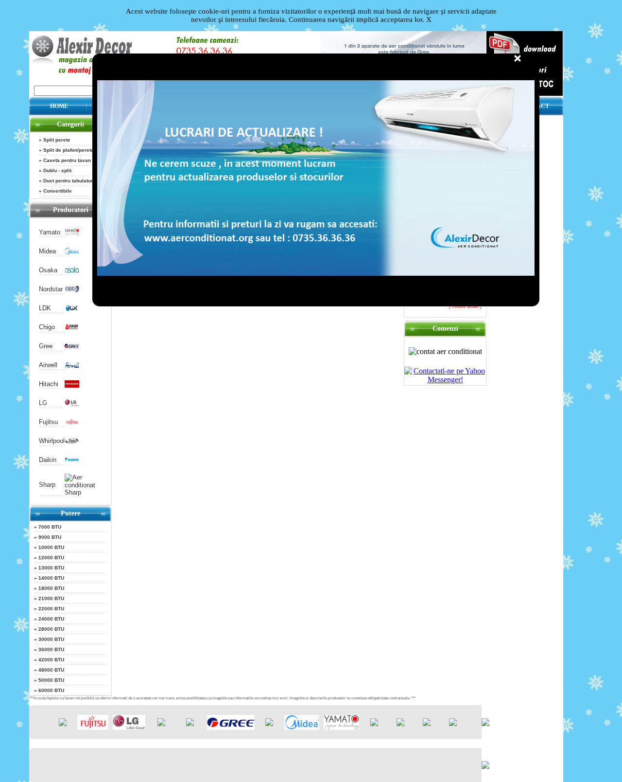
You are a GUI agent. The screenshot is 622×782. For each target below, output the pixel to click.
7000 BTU (49, 527)
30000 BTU (51, 639)
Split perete (56, 139)
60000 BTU (51, 690)
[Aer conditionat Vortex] (427, 724)
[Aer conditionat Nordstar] (72, 290)
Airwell (48, 365)
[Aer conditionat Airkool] (63, 724)
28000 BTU (51, 629)
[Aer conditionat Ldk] (72, 309)
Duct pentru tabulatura (69, 180)
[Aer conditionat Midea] (72, 252)
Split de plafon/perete (68, 150)
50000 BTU (51, 680)
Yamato (49, 232)
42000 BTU (51, 659)
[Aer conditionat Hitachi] (72, 385)
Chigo (47, 327)
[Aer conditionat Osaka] (72, 271)
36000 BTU (51, 649)
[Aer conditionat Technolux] (453, 724)
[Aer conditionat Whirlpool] (72, 442)
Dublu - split (57, 170)
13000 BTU (51, 567)
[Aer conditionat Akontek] (269, 724)
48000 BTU (51, 670)
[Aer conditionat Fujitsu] (72, 423)
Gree (45, 346)
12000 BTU (51, 557)
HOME (59, 106)
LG (43, 403)
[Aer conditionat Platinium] (374, 724)
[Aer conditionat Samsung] (161, 724)
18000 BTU (51, 588)
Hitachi (48, 384)
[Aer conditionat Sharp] (83, 492)
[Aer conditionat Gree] (72, 347)
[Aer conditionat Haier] (190, 724)
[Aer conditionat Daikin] (72, 461)
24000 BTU (51, 619)
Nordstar (51, 289)
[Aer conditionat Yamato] (72, 233)
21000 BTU (51, 598)
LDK (45, 308)
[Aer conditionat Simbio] (400, 724)
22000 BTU (51, 608)
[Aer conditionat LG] (72, 404)
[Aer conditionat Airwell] (72, 366)
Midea (47, 251)
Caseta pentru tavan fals (72, 160)
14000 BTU (51, 578)
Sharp (47, 484)
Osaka (48, 270)
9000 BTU (49, 537)
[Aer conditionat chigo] (72, 328)
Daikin (47, 459)
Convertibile (57, 191)
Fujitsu (48, 422)
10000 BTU (51, 547)
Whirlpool (52, 440)
